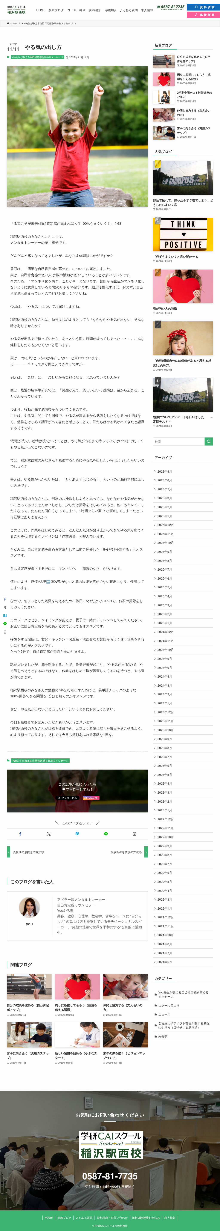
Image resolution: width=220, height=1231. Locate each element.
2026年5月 (164, 489)
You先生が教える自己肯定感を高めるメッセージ (37, 57)
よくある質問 (84, 1218)
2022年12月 (165, 819)
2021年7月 (164, 953)
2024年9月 (164, 658)
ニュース (164, 1014)
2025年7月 (164, 569)
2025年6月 (164, 578)
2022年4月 (164, 890)
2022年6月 (164, 872)
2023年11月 (165, 721)
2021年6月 (164, 962)
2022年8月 (164, 855)
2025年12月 (165, 525)
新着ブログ (64, 1218)
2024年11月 (165, 641)
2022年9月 (164, 846)
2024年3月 (164, 685)
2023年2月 (164, 801)
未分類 (162, 1036)
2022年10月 (165, 837)
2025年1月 (164, 623)
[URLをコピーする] (134, 834)
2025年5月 (164, 587)
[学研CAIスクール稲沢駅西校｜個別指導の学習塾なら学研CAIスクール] (16, 9)
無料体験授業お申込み (146, 1218)
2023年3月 (164, 792)
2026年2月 (164, 507)
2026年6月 (164, 480)
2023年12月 (165, 712)
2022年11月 (165, 828)
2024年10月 (165, 649)
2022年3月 (164, 899)
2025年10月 (165, 542)
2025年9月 (164, 551)
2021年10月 (165, 935)
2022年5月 (164, 881)
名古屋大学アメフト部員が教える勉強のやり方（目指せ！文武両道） (183, 1025)
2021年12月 (165, 917)
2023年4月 (164, 783)
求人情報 (170, 1218)
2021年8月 (164, 944)
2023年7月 (164, 757)
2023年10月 (165, 730)
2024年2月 (164, 694)
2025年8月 (164, 560)
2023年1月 (164, 810)
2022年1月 (164, 908)
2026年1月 (164, 516)
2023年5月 (164, 774)
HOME (48, 1218)
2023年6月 (164, 765)
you (29, 923)
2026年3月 (164, 498)
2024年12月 (165, 632)
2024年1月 (164, 703)
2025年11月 (165, 534)
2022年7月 (164, 864)
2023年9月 (164, 739)
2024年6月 (164, 667)
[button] (20, 834)
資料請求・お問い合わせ (112, 1218)
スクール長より (168, 1005)
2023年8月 (164, 748)
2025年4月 (164, 596)
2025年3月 (164, 605)
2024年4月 (164, 676)
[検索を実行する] (209, 441)
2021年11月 (165, 926)
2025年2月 (164, 614)
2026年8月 (164, 471)
